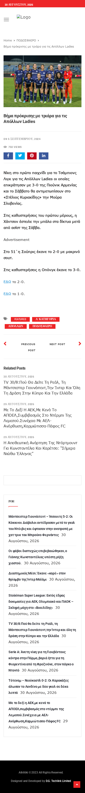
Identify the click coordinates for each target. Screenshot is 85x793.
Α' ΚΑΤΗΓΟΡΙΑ (46, 319)
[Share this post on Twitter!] (20, 155)
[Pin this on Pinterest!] (32, 155)
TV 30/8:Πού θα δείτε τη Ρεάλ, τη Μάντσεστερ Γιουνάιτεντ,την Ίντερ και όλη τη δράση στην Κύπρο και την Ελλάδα (42, 387)
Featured (20, 319)
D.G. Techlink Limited (58, 781)
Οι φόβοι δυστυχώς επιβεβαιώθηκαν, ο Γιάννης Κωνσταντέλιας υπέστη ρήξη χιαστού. (37, 557)
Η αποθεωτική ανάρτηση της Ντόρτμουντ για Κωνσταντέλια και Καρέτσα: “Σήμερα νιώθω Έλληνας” (40, 448)
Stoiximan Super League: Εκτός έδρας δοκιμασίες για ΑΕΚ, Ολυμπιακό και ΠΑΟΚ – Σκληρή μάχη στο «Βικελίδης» (40, 602)
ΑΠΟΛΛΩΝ (15, 326)
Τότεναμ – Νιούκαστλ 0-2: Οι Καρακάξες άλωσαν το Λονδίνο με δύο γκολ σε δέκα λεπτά (38, 687)
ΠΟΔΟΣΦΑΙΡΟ (26, 40)
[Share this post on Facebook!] (8, 155)
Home (8, 40)
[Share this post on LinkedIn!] (43, 155)
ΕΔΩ (7, 282)
